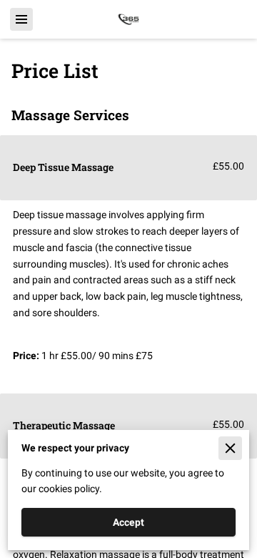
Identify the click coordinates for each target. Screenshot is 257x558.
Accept (128, 522)
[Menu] (21, 19)
